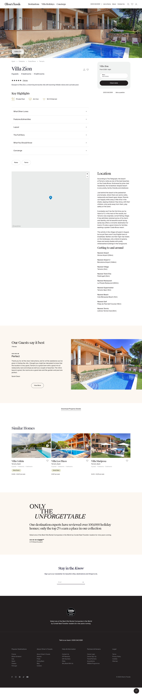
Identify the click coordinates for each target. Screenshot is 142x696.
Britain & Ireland (16, 656)
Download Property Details (71, 408)
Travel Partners (91, 659)
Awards (39, 656)
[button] (136, 691)
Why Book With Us (67, 663)
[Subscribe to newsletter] (83, 581)
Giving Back (40, 661)
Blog (38, 663)
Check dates (114, 83)
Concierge (61, 4)
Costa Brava (32, 61)
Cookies (114, 659)
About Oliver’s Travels (43, 654)
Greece (14, 663)
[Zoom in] (87, 173)
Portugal (14, 666)
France (14, 654)
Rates (16, 162)
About (114, 4)
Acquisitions (91, 661)
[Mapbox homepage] (16, 226)
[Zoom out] (87, 176)
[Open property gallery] (71, 29)
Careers (39, 666)
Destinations (33, 4)
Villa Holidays (48, 4)
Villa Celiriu (18, 461)
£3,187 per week (55, 474)
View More (37, 385)
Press (38, 659)
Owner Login (91, 654)
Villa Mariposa (98, 461)
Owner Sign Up (91, 656)
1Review (25, 81)
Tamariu (41, 61)
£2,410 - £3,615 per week (97, 474)
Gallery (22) (17, 51)
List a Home (107, 4)
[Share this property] (84, 70)
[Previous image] (15, 445)
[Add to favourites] (88, 70)
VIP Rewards (66, 656)
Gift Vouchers (66, 659)
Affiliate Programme (93, 663)
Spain (13, 61)
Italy (13, 659)
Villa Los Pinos (59, 461)
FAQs (63, 661)
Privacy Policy (116, 656)
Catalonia (22, 61)
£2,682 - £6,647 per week (18, 474)
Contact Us (121, 4)
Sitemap (115, 661)
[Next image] (47, 445)
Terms (26, 162)
